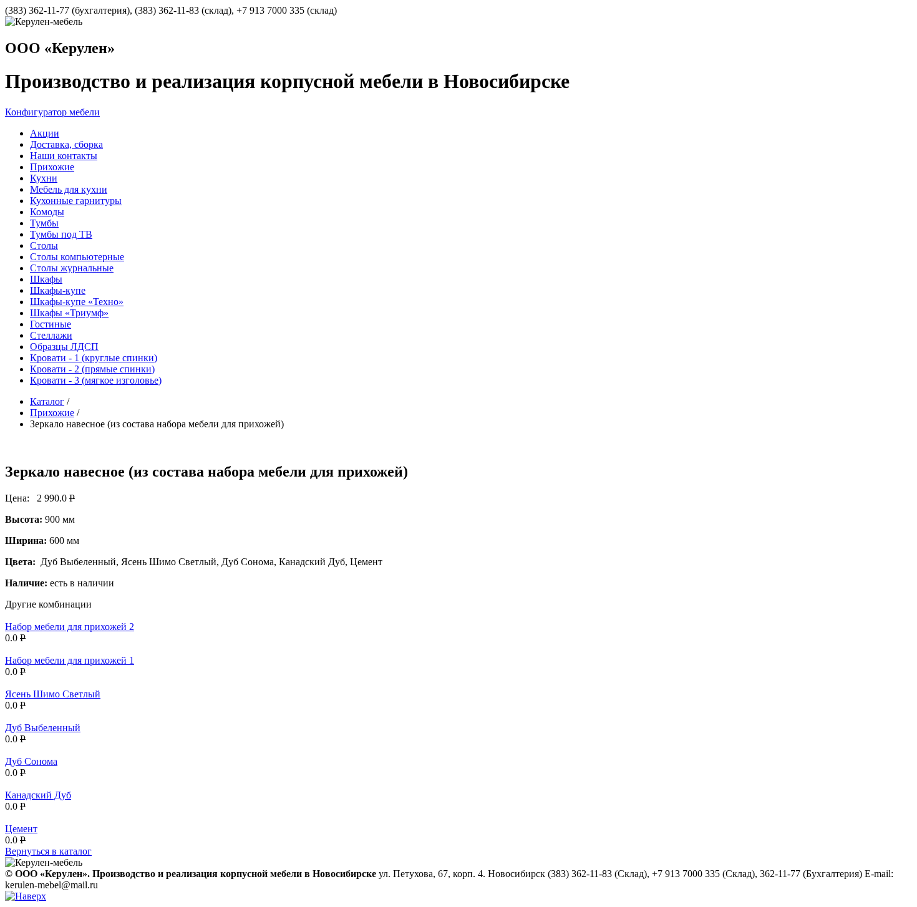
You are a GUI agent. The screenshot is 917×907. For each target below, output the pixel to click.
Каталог (47, 401)
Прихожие (52, 412)
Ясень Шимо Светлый (52, 694)
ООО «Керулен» (60, 48)
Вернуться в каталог (48, 851)
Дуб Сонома (31, 761)
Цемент (21, 828)
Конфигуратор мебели (52, 112)
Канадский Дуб (38, 795)
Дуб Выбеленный (42, 727)
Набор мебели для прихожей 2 (69, 626)
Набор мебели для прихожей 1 (69, 660)
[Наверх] (25, 896)
